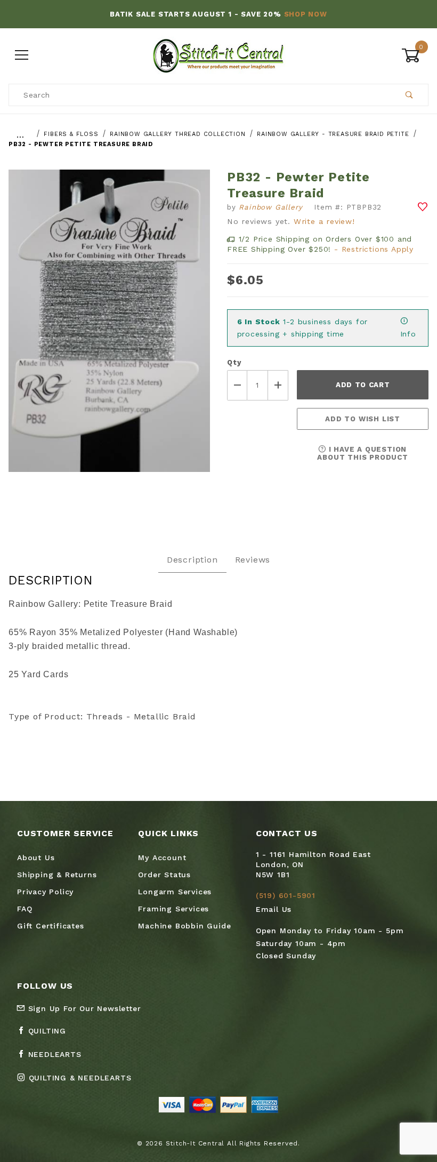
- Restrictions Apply (374, 249)
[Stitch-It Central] (218, 55)
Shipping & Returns (56, 874)
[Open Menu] (22, 55)
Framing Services (173, 908)
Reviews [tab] (253, 560)
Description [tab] (192, 560)
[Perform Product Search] (409, 95)
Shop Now (305, 14)
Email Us (274, 909)
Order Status (164, 874)
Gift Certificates (50, 925)
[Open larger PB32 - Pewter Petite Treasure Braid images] (109, 329)
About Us (35, 857)
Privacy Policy (45, 891)
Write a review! (324, 221)
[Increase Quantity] (278, 385)
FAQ (24, 908)
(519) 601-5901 (285, 895)
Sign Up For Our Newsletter (83, 1008)
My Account (162, 857)
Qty (234, 362)
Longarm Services (175, 891)
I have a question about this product (362, 453)
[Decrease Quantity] (237, 385)
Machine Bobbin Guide (184, 925)
